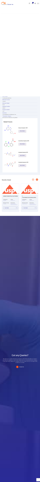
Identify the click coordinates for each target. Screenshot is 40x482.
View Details (22, 131)
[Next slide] (37, 179)
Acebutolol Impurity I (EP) (23, 152)
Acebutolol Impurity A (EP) (23, 162)
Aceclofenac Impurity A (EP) (23, 140)
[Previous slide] (33, 179)
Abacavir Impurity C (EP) (23, 127)
